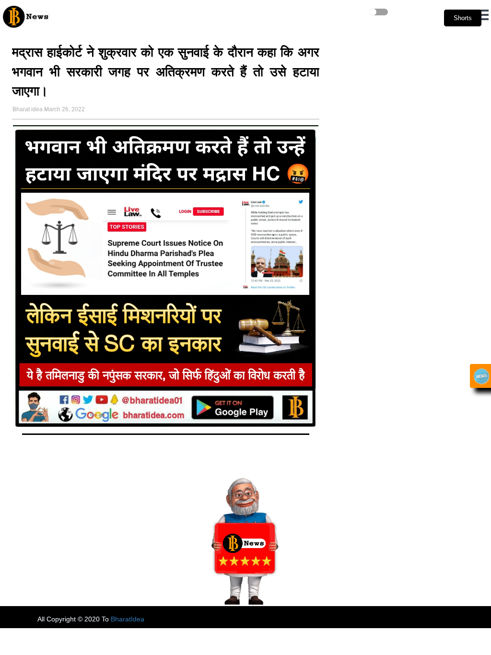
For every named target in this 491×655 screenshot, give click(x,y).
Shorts (463, 18)
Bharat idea (27, 109)
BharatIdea (127, 619)
